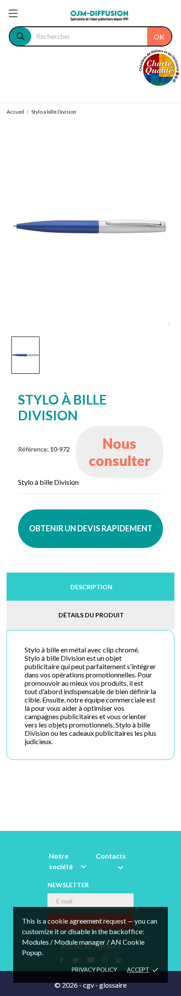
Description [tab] (91, 587)
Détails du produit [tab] (91, 615)
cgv (88, 985)
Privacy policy (94, 969)
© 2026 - (68, 985)
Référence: (33, 449)
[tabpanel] (90, 227)
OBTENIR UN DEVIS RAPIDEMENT (90, 528)
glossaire (113, 985)
